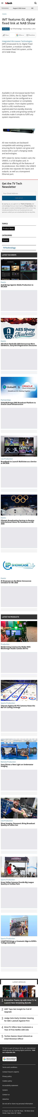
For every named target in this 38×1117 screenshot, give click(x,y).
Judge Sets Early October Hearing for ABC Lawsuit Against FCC (19, 1019)
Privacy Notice (28, 206)
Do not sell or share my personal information (17, 1104)
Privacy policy (7, 1076)
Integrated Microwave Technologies (17, 41)
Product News (8, 228)
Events (4, 14)
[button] (2, 3)
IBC (32, 8)
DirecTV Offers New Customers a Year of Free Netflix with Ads (18, 1028)
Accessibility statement (10, 1085)
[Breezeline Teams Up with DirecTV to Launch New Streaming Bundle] (19, 995)
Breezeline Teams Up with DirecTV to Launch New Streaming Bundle (20, 1001)
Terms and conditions (9, 1067)
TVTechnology (17, 29)
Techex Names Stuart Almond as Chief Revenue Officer (18, 1037)
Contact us (6, 1095)
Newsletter (32, 35)
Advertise (5, 1099)
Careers (5, 1090)
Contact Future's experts (10, 1072)
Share (7, 35)
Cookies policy (7, 1081)
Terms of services (26, 204)
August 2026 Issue (19, 8)
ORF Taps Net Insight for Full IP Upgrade (18, 1010)
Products (6, 29)
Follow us (21, 35)
